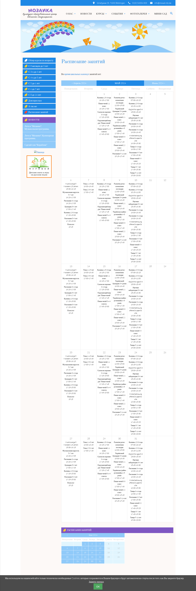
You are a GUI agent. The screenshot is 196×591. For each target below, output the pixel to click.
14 (77, 552)
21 (77, 557)
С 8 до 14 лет (34, 94)
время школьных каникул (76, 74)
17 (100, 552)
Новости (86, 13)
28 (77, 561)
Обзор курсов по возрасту (40, 60)
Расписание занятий (79, 530)
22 (85, 557)
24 (100, 557)
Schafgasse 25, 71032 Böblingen (111, 3)
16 (92, 552)
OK (98, 586)
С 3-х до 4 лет (35, 71)
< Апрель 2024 (79, 83)
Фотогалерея (140, 13)
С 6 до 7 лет (34, 89)
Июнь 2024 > (158, 83)
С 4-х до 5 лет (35, 77)
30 (92, 561)
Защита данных (96, 581)
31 (100, 561)
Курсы (101, 13)
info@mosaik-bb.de (162, 3)
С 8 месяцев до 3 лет (38, 66)
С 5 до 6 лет (34, 83)
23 (92, 557)
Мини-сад (160, 13)
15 (85, 552)
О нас (71, 13)
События (118, 13)
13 (67, 552)
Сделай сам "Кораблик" (36, 144)
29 (85, 561)
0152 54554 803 (139, 3)
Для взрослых (35, 100)
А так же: (32, 106)
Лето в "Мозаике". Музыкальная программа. (37, 127)
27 (67, 561)
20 (67, 557)
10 (100, 548)
